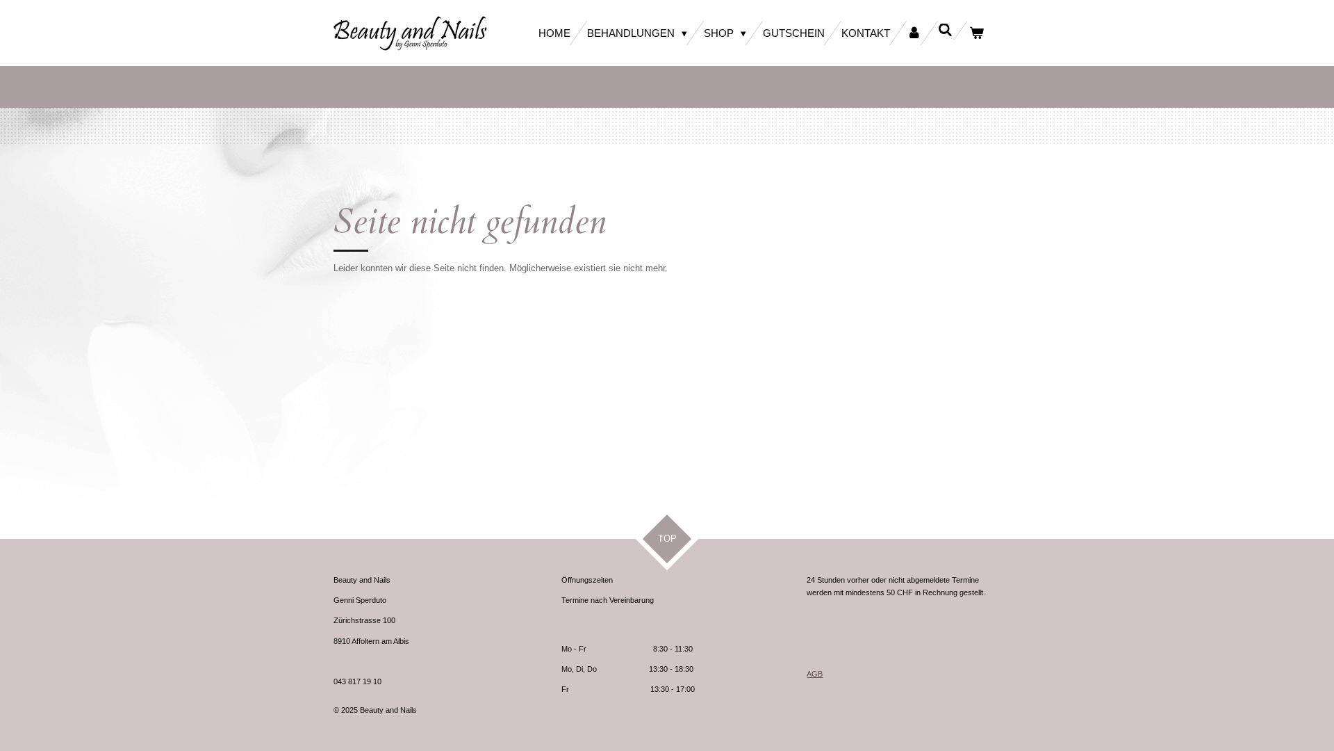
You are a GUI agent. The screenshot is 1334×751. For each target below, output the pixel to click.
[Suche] (945, 30)
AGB (815, 674)
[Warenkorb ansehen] (976, 33)
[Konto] (914, 33)
